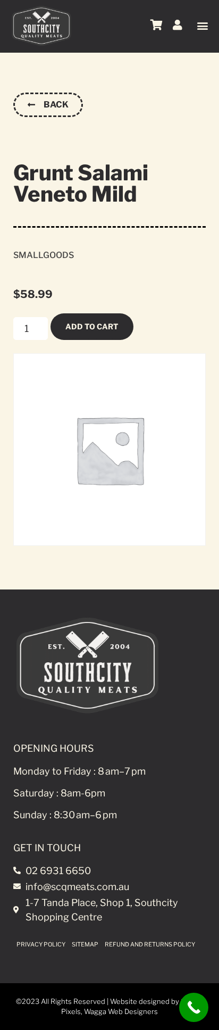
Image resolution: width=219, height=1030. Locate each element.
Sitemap (85, 944)
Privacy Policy (40, 944)
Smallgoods (43, 255)
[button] (202, 25)
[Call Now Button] (193, 1007)
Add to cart (92, 326)
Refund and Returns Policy (150, 944)
